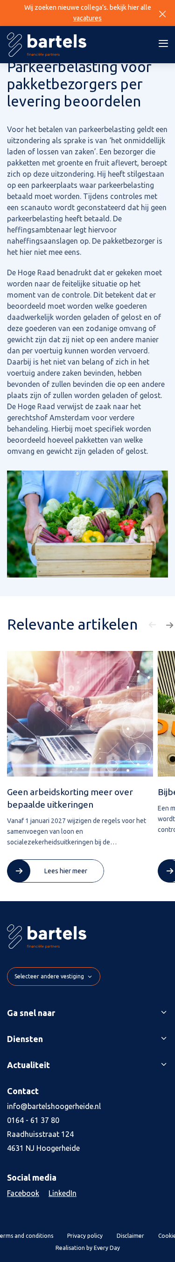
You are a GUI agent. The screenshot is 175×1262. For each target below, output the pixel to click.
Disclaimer (130, 1236)
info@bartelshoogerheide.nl (54, 1106)
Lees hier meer (65, 871)
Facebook (23, 1193)
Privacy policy (85, 1236)
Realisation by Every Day (88, 1248)
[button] (153, 624)
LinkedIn (63, 1193)
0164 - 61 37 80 (33, 1120)
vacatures (87, 18)
